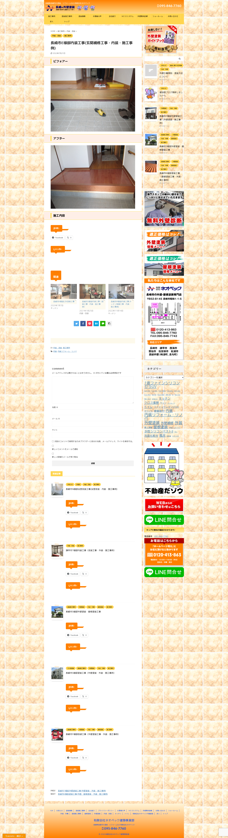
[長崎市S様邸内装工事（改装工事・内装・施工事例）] (92, 291)
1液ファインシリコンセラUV (162, 384)
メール (56, 418)
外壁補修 (167, 423)
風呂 (162, 435)
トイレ (148, 407)
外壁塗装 (152, 422)
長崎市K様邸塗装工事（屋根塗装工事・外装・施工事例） (171, 176)
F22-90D (162, 391)
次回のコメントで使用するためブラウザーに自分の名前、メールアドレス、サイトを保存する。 (94, 441)
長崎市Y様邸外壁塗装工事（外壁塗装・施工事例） (171, 119)
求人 (51, 21)
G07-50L (177, 391)
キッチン (164, 398)
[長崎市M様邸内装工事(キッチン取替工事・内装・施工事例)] (121, 291)
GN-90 (154, 395)
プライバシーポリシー (106, 810)
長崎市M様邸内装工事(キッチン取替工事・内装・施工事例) (121, 304)
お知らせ (155, 399)
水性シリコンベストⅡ (158, 431)
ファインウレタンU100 (166, 407)
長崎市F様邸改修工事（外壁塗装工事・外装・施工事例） (93, 734)
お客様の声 (97, 16)
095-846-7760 (170, 6)
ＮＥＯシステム (128, 16)
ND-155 (177, 395)
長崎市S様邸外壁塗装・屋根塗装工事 (83, 611)
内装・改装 (57, 348)
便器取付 (159, 411)
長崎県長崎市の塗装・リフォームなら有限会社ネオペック (114, 825)
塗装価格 (82, 16)
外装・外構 (64, 814)
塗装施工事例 (67, 16)
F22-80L (154, 391)
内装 (55, 351)
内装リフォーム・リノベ (67, 351)
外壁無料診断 (142, 16)
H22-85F (161, 394)
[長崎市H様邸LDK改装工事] (64, 291)
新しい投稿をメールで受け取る (65, 457)
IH (173, 395)
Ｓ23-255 (175, 436)
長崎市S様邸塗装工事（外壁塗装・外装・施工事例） (91, 672)
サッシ (163, 402)
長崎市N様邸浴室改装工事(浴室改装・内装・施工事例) (91, 489)
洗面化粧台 (151, 435)
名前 (55, 407)
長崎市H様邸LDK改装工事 (63, 301)
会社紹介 (112, 16)
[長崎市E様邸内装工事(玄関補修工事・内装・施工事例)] (96, 323)
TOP (51, 810)
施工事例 (51, 16)
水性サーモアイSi (174, 428)
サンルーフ (171, 403)
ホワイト (148, 411)
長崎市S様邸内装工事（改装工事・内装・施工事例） (92, 304)
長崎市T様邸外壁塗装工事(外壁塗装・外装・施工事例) (82, 790)
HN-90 (168, 394)
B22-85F (147, 391)
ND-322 (147, 399)
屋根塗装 (160, 427)
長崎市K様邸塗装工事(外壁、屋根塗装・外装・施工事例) (83, 794)
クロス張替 (151, 402)
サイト (55, 430)
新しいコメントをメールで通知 (65, 449)
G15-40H (147, 395)
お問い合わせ (173, 16)
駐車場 (169, 436)
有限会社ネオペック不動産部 (143, 814)
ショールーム (158, 16)
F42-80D (170, 391)
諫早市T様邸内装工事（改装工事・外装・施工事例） (91, 550)
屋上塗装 (148, 427)
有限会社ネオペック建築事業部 (114, 820)
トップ (66, 21)
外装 (178, 422)
